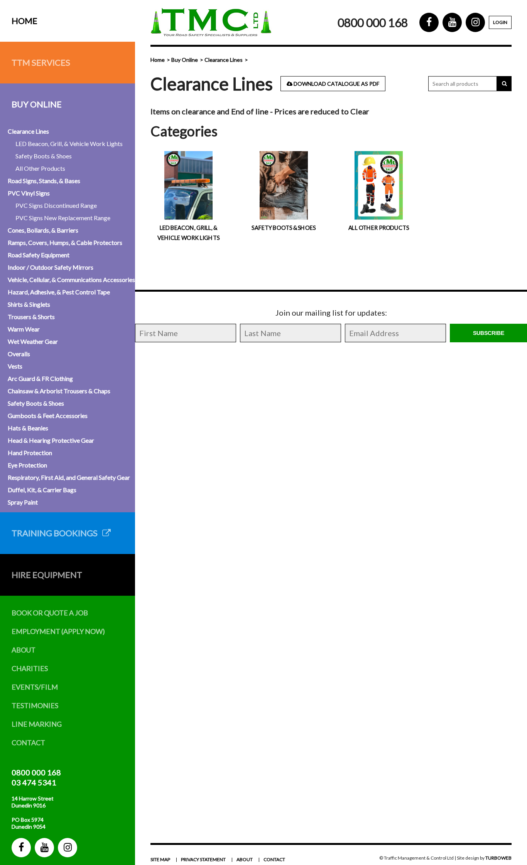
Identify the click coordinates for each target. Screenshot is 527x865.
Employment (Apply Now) (58, 631)
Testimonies (35, 705)
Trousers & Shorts (31, 316)
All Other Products (40, 168)
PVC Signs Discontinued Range (56, 205)
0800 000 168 (36, 772)
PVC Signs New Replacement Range (62, 217)
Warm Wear (24, 329)
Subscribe (488, 333)
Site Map (160, 859)
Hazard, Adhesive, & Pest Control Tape (59, 292)
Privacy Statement (203, 859)
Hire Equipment (47, 574)
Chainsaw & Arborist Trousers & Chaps (59, 390)
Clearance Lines (28, 131)
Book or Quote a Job (50, 612)
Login (500, 22)
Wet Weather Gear (33, 341)
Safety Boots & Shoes (43, 156)
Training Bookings (57, 533)
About (23, 650)
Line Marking (37, 724)
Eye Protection (27, 465)
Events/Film (35, 687)
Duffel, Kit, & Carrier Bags (42, 489)
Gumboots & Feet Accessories (48, 415)
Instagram (67, 847)
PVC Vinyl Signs (29, 193)
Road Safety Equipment (38, 254)
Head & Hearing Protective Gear (51, 440)
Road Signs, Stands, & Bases (44, 180)
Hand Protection (30, 452)
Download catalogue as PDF (335, 83)
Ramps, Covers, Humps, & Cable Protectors (65, 242)
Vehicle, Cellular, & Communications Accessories (71, 279)
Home (24, 20)
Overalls (19, 353)
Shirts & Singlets (29, 304)
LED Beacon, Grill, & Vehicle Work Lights (69, 143)
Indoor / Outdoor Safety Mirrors (50, 267)
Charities (30, 668)
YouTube (44, 847)
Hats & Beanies (28, 428)
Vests (15, 366)
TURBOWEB (498, 858)
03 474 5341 (34, 782)
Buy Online (37, 104)
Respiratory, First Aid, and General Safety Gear (69, 477)
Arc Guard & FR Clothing (40, 378)
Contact (28, 742)
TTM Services (41, 62)
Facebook (21, 847)
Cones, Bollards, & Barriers (43, 230)
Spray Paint (23, 502)
